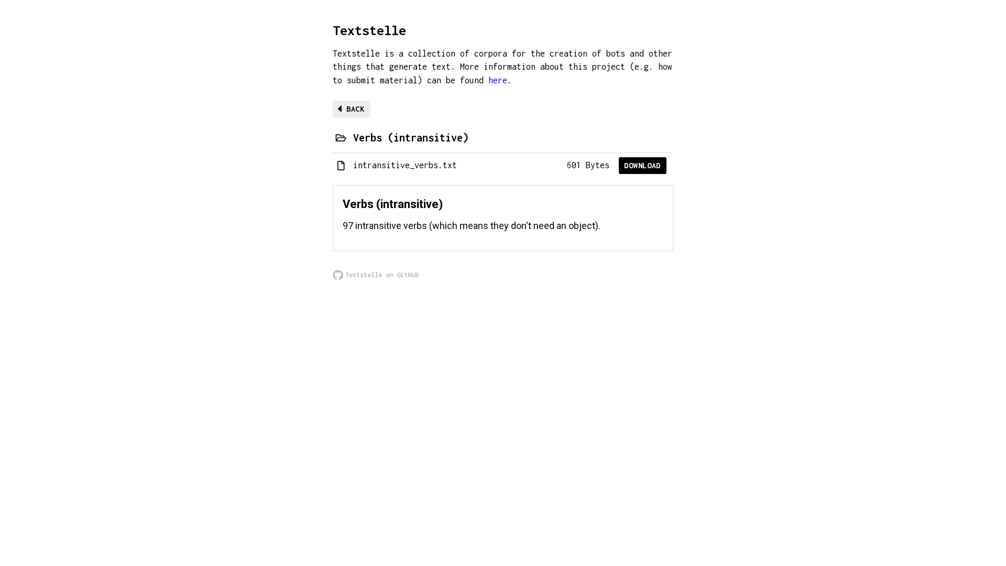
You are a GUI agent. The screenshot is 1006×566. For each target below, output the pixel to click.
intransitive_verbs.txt (405, 165)
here (497, 80)
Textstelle (369, 30)
